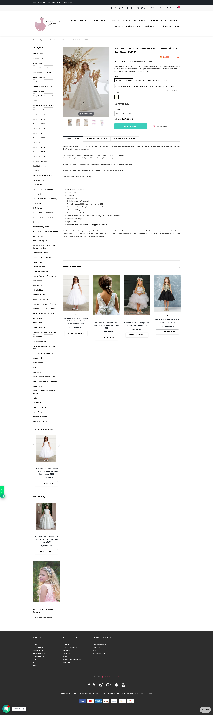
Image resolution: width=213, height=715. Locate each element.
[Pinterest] (115, 8)
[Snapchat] (127, 8)
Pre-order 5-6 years (162, 80)
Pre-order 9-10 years (143, 86)
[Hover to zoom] (86, 81)
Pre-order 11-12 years (164, 86)
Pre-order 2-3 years (124, 80)
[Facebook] (111, 8)
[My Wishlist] (142, 8)
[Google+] (123, 8)
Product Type (119, 61)
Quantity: (118, 109)
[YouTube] (131, 8)
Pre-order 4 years (143, 80)
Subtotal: (117, 119)
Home (35, 40)
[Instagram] (119, 8)
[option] (46, 460)
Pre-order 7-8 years (123, 86)
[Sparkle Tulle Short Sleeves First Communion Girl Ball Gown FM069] (70, 122)
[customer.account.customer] (145, 8)
